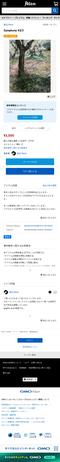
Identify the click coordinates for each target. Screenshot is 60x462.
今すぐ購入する (30, 171)
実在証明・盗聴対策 (8, 415)
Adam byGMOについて (12, 363)
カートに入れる (30, 162)
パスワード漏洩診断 (8, 408)
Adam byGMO (6, 332)
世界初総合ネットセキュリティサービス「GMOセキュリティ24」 (25, 405)
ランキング (47, 18)
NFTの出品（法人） (10, 368)
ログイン (30, 340)
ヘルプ (26, 363)
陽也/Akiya (8, 24)
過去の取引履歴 (49, 185)
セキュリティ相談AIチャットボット (14, 411)
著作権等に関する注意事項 (15, 148)
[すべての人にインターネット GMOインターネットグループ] (26, 448)
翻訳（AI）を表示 (49, 218)
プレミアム (20, 18)
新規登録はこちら (30, 347)
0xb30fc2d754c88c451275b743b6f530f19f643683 (39, 226)
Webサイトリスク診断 (27, 408)
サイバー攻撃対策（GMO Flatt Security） (15, 422)
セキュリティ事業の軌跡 (10, 425)
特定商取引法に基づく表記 (40, 368)
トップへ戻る (30, 355)
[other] (55, 292)
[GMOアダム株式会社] (30, 391)
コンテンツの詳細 (30, 117)
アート (15, 332)
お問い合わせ (36, 363)
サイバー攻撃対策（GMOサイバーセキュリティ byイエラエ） (23, 418)
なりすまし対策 (39, 422)
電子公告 (6, 373)
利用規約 (23, 368)
